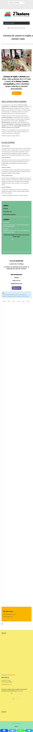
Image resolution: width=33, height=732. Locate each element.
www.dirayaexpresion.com (9, 614)
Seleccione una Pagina (14, 2)
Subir (16, 726)
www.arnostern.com (8, 616)
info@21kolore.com (16, 283)
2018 (9, 301)
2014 (28, 301)
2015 (23, 301)
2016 (18, 301)
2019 (4, 301)
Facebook (16, 6)
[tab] (4, 301)
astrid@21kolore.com (7, 684)
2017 (13, 301)
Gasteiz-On (20, 691)
